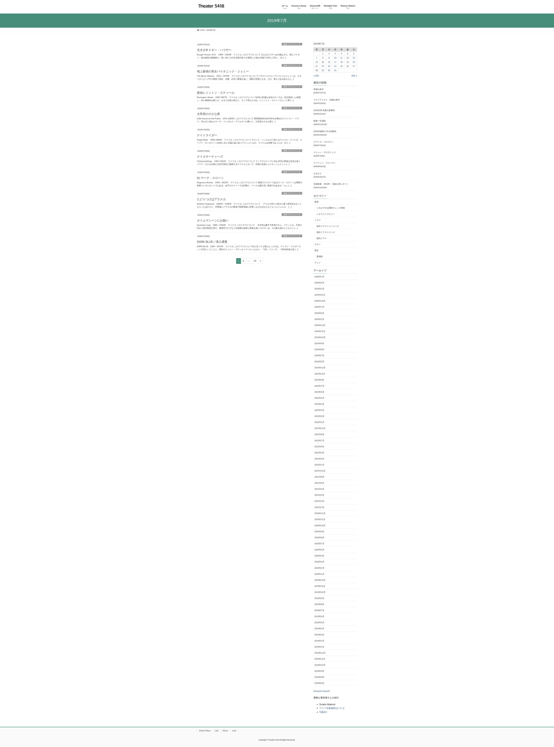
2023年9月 (319, 380)
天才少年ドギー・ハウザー (214, 50)
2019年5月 (319, 622)
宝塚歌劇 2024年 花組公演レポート (331, 184)
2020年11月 (320, 519)
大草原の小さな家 (208, 113)
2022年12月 (320, 428)
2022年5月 (319, 446)
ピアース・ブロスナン (324, 142)
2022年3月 (319, 452)
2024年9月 (319, 343)
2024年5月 (319, 361)
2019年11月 (320, 586)
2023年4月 (319, 404)
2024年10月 (320, 337)
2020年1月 (319, 574)
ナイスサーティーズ (210, 156)
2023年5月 (319, 398)
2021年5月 (319, 483)
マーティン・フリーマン (325, 163)
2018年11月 (320, 659)
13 (354, 58)
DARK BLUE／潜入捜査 (212, 241)
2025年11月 (320, 295)
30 (329, 70)
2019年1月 (319, 647)
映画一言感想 (320, 121)
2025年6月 (319, 313)
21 (317, 66)
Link (216, 730)
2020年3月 (319, 562)
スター (318, 244)
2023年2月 (319, 416)
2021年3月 (319, 495)
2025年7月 (319, 307)
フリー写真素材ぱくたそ (332, 708)
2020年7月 (319, 543)
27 (354, 66)
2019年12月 (320, 580)
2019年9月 (319, 598)
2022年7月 (319, 440)
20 (354, 62)
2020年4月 (319, 556)
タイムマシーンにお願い (213, 220)
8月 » (354, 76)
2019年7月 (319, 610)
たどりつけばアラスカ (211, 199)
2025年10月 (320, 301)
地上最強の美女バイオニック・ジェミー (223, 71)
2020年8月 (319, 537)
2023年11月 (320, 374)
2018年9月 (319, 671)
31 (335, 70)
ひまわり (318, 173)
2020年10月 (320, 525)
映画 (317, 202)
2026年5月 (319, 283)
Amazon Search (322, 691)
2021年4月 (319, 489)
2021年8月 (319, 477)
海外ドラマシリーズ (291, 44)
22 (323, 66)
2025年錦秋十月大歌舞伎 (326, 131)
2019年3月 (319, 635)
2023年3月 (319, 410)
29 (323, 70)
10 (254, 261)
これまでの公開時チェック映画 (331, 208)
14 (317, 62)
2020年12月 (320, 513)
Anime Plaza (204, 730)
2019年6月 (319, 616)
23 (329, 66)
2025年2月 (319, 319)
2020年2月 (319, 568)
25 (341, 66)
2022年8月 (319, 434)
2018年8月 (319, 677)
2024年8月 (319, 349)
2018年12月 (320, 653)
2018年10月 (320, 665)
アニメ (318, 262)
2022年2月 (319, 459)
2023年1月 (319, 422)
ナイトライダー (207, 135)
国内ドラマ (322, 238)
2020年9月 (319, 531)
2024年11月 (320, 331)
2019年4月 (319, 628)
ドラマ (318, 220)
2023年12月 (320, 367)
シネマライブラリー (326, 214)
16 (329, 62)
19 (348, 62)
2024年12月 (320, 325)
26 (348, 66)
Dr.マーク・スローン (210, 177)
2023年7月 (319, 386)
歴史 (317, 250)
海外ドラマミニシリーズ (328, 226)
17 (335, 62)
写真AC (323, 712)
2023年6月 (319, 392)
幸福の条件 (319, 89)
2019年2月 (319, 641)
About (225, 730)
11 (341, 58)
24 (335, 66)
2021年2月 (319, 501)
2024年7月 (319, 355)
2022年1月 (319, 465)
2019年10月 (320, 592)
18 (341, 62)
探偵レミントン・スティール (215, 92)
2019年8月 (319, 604)
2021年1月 (319, 507)
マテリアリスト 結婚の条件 (327, 100)
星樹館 (320, 256)
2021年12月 (320, 471)
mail (234, 730)
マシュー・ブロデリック (325, 152)
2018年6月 (319, 683)
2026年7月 (319, 276)
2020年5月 (319, 550)
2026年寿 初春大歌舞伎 (324, 110)
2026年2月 (319, 289)
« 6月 (316, 76)
